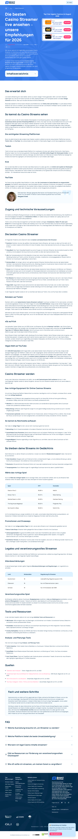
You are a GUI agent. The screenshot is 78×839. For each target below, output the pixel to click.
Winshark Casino (9, 782)
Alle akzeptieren (56, 834)
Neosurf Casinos (32, 797)
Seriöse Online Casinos (33, 791)
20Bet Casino (8, 790)
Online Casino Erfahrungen (18, 797)
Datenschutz (55, 812)
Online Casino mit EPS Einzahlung (36, 802)
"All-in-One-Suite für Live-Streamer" (16, 678)
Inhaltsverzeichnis (17, 73)
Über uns (54, 806)
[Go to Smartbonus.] (6, 8)
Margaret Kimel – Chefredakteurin (60, 809)
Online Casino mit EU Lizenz (34, 800)
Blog (16, 800)
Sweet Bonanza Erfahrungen (35, 795)
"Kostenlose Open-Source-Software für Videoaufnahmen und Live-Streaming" (28, 674)
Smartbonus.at (35, 826)
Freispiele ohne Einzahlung (19, 790)
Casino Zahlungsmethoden (20, 782)
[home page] (10, 2)
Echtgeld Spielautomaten (19, 794)
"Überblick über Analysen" (13, 670)
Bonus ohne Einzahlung (18, 786)
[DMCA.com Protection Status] (35, 835)
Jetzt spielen (67, 22)
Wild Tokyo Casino (9, 784)
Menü (70, 2)
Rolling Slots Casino (8, 787)
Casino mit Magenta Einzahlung (35, 784)
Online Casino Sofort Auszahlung (36, 788)
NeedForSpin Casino (8, 795)
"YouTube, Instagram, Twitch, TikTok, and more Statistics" (22, 682)
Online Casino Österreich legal (35, 793)
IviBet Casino (8, 792)
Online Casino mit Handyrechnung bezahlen (36, 780)
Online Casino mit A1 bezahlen (35, 786)
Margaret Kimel (11, 44)
